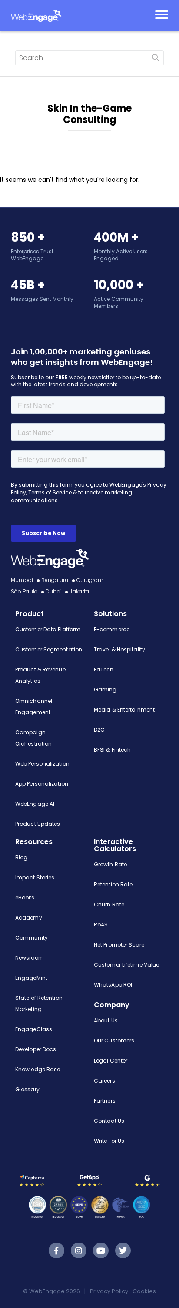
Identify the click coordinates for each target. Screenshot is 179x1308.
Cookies (144, 1291)
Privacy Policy (109, 1291)
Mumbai (22, 580)
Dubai (54, 591)
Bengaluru (55, 580)
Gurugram (90, 580)
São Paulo (24, 591)
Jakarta (79, 591)
